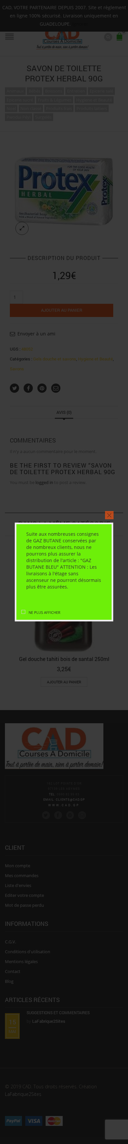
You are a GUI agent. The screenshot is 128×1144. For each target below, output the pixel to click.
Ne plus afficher (44, 612)
